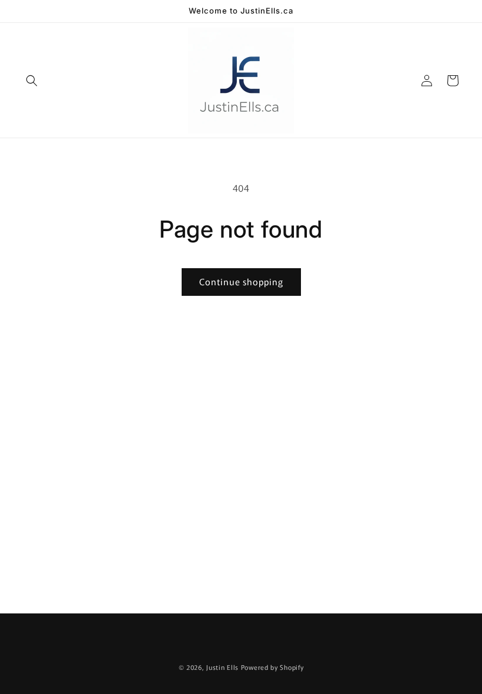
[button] (32, 81)
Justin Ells (222, 667)
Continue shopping (241, 281)
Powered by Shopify (272, 667)
